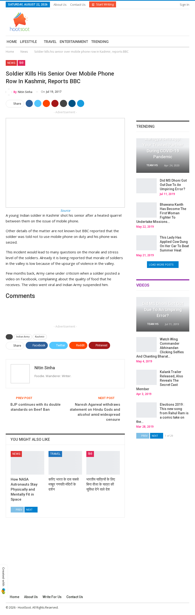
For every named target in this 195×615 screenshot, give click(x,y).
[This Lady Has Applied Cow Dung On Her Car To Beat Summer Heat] (146, 243)
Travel (50, 42)
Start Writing (105, 4)
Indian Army (22, 336)
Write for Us (52, 597)
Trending (100, 42)
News (11, 63)
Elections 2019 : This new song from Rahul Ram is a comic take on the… (162, 413)
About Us (60, 4)
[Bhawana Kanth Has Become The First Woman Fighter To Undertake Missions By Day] (146, 210)
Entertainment (74, 42)
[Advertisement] (133, 22)
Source (65, 210)
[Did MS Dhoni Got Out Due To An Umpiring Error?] (146, 186)
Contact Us (78, 4)
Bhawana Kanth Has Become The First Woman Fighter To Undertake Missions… (161, 213)
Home (12, 42)
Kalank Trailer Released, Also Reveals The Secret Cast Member (159, 380)
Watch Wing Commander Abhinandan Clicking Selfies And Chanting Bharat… (160, 347)
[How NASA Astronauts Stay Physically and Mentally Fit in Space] (27, 463)
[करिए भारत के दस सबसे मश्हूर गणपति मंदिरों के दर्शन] (65, 463)
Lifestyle (28, 42)
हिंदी (21, 63)
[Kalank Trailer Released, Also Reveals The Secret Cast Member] (146, 377)
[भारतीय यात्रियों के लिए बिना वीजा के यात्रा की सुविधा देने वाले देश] (103, 463)
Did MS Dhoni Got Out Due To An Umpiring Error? (173, 185)
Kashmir (39, 336)
